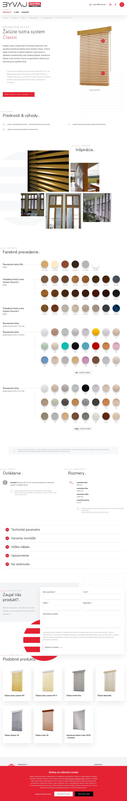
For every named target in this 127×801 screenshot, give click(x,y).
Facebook (115, 4)
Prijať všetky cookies (84, 794)
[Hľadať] (122, 4)
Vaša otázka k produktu (50, 614)
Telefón (46, 603)
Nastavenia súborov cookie (43, 794)
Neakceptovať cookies (63, 794)
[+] (103, 40)
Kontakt (25, 12)
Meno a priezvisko (49, 592)
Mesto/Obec (87, 603)
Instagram (110, 4)
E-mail (85, 592)
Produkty (7, 12)
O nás (16, 12)
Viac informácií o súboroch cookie (75, 778)
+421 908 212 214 (99, 5)
